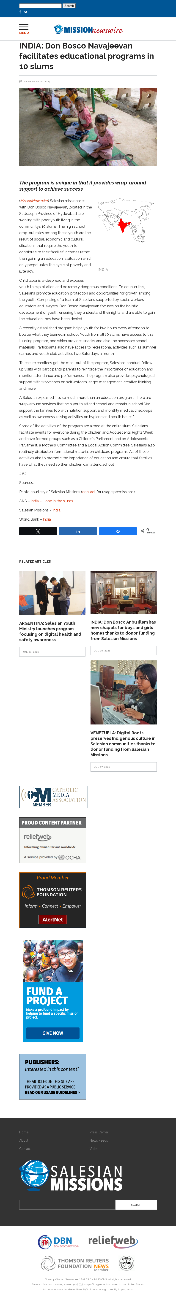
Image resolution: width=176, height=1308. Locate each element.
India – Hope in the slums (52, 501)
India (56, 510)
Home (23, 1132)
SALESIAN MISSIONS (94, 1279)
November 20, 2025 (37, 81)
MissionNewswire (34, 201)
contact (89, 492)
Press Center (99, 1132)
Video (94, 1149)
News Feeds (99, 1140)
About (23, 1140)
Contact (25, 1149)
